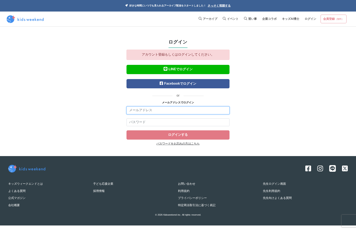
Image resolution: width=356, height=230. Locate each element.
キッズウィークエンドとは (25, 184)
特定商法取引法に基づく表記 (196, 205)
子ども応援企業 (103, 184)
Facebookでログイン (180, 83)
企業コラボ (269, 19)
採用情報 (99, 191)
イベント (232, 19)
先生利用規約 (271, 191)
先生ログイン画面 (274, 184)
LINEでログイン (181, 69)
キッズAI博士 (290, 19)
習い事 (252, 19)
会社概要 (14, 205)
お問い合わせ (186, 184)
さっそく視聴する (219, 6)
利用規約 (184, 191)
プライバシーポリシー (192, 198)
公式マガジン (17, 198)
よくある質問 (17, 191)
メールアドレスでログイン (178, 103)
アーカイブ (209, 19)
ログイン (310, 19)
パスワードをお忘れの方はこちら (178, 143)
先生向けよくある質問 (277, 198)
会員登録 (333, 19)
